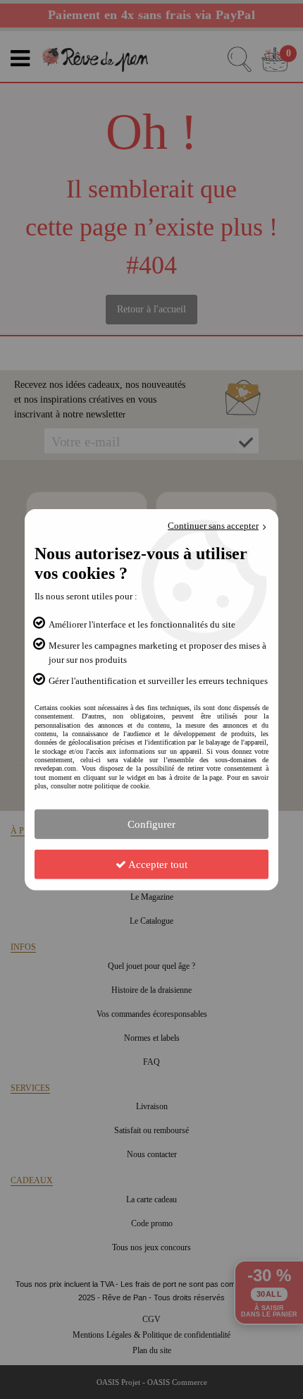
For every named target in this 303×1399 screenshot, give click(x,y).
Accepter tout (156, 863)
